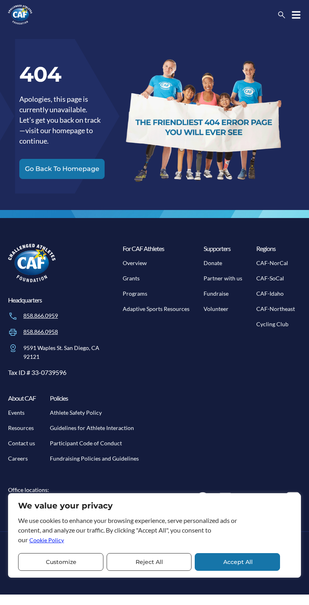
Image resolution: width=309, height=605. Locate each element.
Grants (131, 278)
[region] (154, 535)
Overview (135, 262)
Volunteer (216, 308)
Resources (21, 427)
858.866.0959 (40, 315)
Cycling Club (272, 324)
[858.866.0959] (13, 316)
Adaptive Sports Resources (156, 308)
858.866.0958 (40, 331)
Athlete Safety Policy (76, 412)
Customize (61, 562)
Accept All (238, 562)
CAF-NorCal (272, 262)
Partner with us (223, 278)
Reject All (149, 562)
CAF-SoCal (270, 278)
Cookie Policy (46, 540)
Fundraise (216, 293)
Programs (135, 293)
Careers (18, 458)
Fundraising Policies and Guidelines (94, 458)
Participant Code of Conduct (86, 443)
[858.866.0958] (13, 332)
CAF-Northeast (275, 308)
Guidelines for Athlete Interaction (92, 427)
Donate (213, 262)
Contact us (21, 443)
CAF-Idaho (270, 293)
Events (16, 412)
